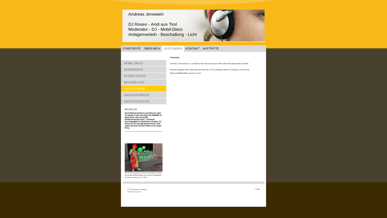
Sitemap (144, 189)
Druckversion (135, 189)
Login (257, 189)
